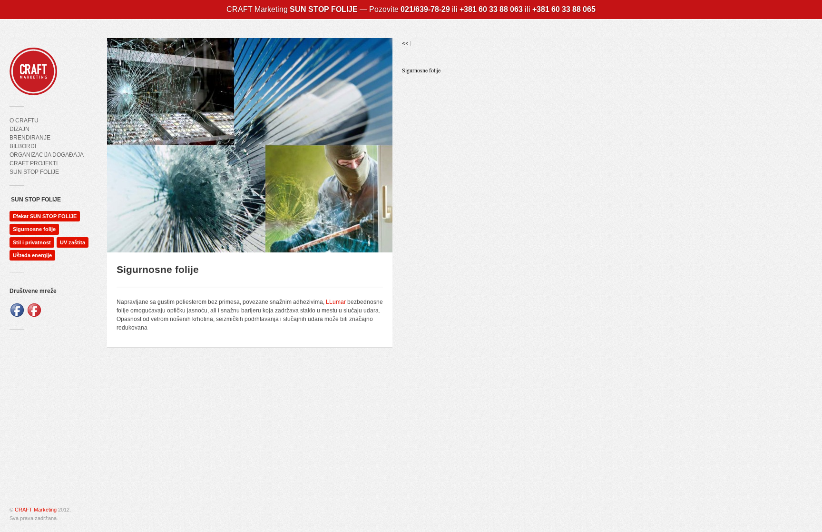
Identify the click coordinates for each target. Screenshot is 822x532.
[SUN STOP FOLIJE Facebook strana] (17, 315)
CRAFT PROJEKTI (34, 163)
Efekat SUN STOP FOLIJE (45, 216)
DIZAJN (19, 129)
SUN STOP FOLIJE (34, 172)
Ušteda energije (32, 255)
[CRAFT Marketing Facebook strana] (34, 315)
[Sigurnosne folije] (249, 145)
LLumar (336, 302)
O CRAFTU (24, 120)
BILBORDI (23, 146)
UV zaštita (72, 242)
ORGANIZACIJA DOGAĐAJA (47, 154)
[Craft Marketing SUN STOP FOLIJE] (33, 88)
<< (406, 42)
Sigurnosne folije (34, 229)
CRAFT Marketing (36, 509)
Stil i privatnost (32, 242)
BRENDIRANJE (30, 137)
